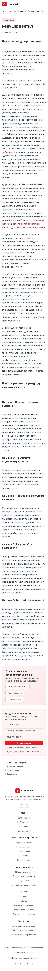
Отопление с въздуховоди (24, 885)
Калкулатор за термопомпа (24, 934)
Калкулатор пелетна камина (24, 930)
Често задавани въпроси (24, 910)
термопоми (38, 220)
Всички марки (24, 831)
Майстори (24, 901)
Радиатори (24, 880)
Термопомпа (14, 693)
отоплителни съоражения (31, 227)
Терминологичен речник (24, 914)
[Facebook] (21, 805)
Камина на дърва (24, 847)
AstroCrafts (29, 952)
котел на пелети (29, 224)
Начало (5, 11)
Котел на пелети (24, 860)
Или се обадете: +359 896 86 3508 (25, 752)
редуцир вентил (20, 170)
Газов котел (13, 699)
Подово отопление (24, 872)
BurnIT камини (24, 818)
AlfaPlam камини (24, 822)
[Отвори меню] (43, 4)
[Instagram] (27, 805)
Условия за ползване (24, 963)
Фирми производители (24, 905)
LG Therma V (24, 826)
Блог (24, 897)
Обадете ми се (24, 743)
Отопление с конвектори (24, 876)
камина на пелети (11, 224)
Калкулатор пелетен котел (24, 926)
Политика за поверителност (24, 958)
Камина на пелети (16, 686)
